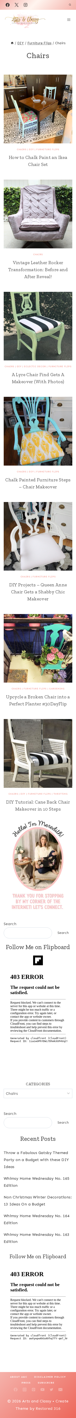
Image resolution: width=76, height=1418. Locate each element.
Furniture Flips (47, 149)
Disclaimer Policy (50, 1377)
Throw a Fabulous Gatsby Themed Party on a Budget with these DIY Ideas (36, 1159)
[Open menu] (68, 20)
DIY (31, 149)
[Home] (12, 43)
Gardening (57, 688)
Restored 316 (48, 1408)
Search (10, 923)
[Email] (60, 1389)
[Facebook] (7, 5)
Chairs (22, 149)
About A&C (18, 1377)
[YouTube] (42, 1389)
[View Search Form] (70, 5)
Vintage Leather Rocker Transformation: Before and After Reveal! (38, 269)
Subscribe (46, 1382)
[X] (16, 5)
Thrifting (60, 793)
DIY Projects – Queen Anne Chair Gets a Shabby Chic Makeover (38, 592)
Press (26, 1382)
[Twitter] (51, 1389)
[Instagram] (25, 5)
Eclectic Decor (35, 366)
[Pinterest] (33, 1389)
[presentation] (38, 109)
